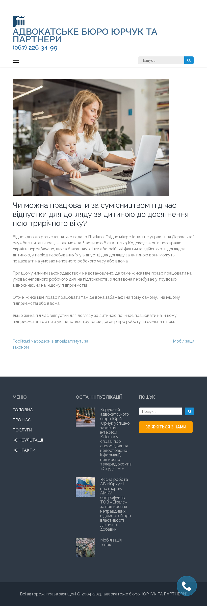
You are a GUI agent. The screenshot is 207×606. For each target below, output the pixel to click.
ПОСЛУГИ (22, 430)
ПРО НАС (22, 420)
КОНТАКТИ (24, 450)
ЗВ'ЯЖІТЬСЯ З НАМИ (165, 427)
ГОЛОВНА (23, 410)
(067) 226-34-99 (35, 48)
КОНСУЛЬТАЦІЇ (28, 440)
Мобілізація (183, 341)
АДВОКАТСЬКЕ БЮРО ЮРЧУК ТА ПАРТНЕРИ (85, 35)
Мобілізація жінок (111, 542)
